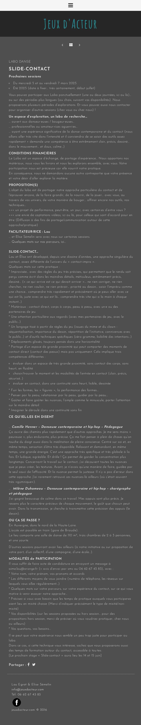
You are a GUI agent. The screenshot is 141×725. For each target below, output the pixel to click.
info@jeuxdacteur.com (28, 689)
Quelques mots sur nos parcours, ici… (39, 242)
